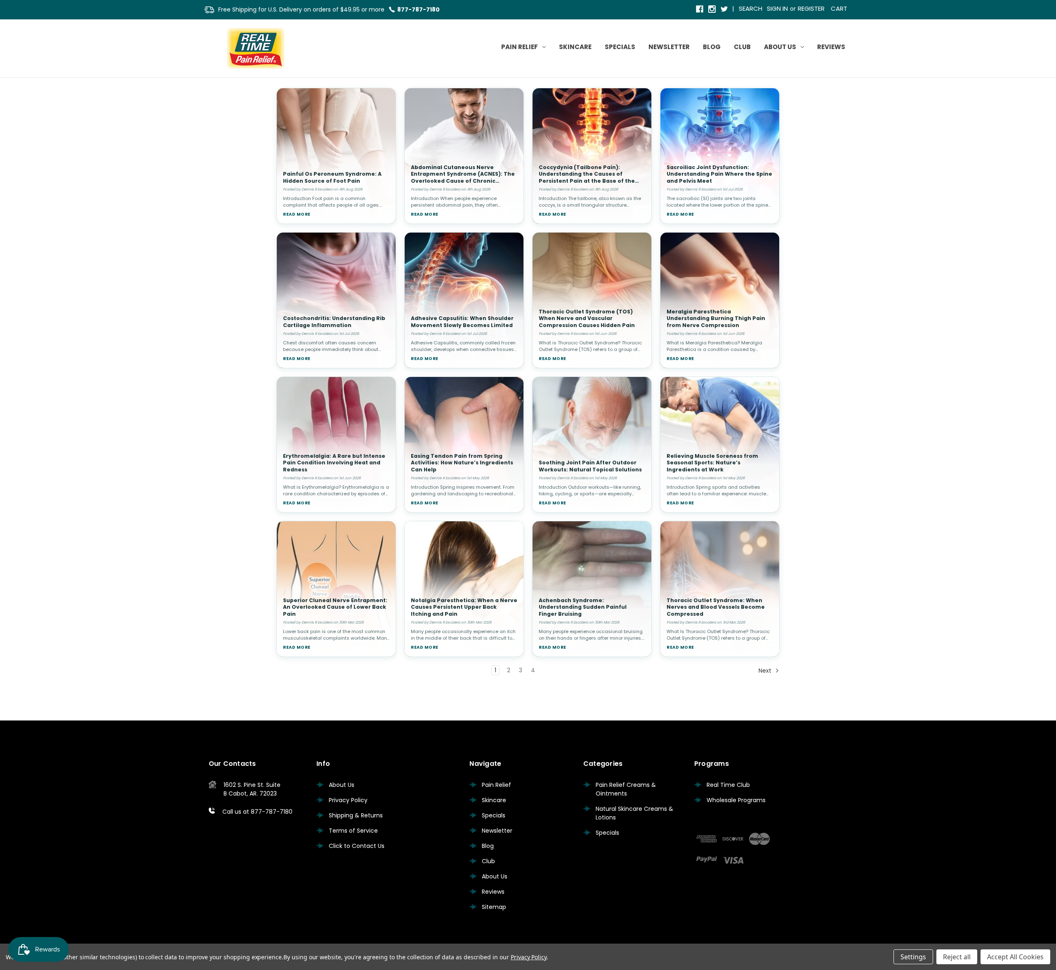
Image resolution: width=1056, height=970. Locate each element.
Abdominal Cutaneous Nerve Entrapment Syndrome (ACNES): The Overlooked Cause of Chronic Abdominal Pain (463, 177)
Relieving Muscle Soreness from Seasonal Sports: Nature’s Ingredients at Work (712, 462)
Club (742, 46)
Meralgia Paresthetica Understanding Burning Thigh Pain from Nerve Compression (716, 318)
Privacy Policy (348, 800)
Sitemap (494, 907)
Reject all (957, 956)
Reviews (831, 46)
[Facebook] (700, 9)
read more (297, 214)
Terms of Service (353, 830)
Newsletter (669, 46)
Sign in (777, 8)
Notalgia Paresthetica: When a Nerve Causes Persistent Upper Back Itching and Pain (464, 607)
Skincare (575, 46)
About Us (780, 46)
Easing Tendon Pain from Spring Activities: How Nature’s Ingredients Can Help (462, 462)
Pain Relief (519, 46)
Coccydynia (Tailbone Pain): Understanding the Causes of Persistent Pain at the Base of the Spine (587, 177)
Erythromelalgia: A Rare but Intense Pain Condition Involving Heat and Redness (334, 462)
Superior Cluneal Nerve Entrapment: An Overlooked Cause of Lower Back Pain (335, 607)
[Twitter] (725, 9)
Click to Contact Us (356, 846)
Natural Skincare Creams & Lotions (634, 813)
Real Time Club (728, 785)
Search (750, 8)
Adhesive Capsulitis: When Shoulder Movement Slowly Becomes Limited (462, 322)
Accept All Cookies (1015, 956)
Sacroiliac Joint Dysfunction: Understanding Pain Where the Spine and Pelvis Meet (719, 174)
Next (766, 670)
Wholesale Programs (736, 800)
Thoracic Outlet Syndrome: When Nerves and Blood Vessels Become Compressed (716, 607)
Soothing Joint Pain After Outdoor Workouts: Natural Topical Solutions (590, 466)
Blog (712, 46)
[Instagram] (712, 9)
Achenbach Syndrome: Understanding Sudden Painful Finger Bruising (583, 607)
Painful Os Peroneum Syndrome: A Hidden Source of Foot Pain (332, 177)
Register (811, 8)
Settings (913, 956)
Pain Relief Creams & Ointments (626, 789)
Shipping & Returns (356, 815)
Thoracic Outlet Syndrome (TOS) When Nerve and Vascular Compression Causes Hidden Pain (587, 318)
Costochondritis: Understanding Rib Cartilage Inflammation (334, 322)
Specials (620, 46)
